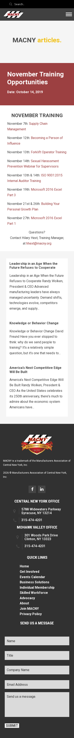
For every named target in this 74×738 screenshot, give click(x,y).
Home (24, 566)
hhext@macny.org (38, 243)
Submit (12, 726)
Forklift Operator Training (48, 152)
